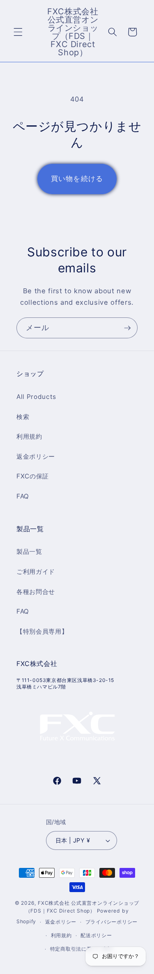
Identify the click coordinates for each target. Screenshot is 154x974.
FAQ (22, 496)
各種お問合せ (35, 592)
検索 (22, 417)
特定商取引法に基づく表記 (81, 949)
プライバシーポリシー (111, 922)
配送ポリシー (96, 935)
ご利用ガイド (35, 571)
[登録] (127, 328)
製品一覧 (29, 551)
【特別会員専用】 (42, 631)
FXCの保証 (32, 476)
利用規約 (29, 436)
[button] (18, 32)
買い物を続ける (77, 178)
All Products (36, 397)
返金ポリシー (35, 456)
